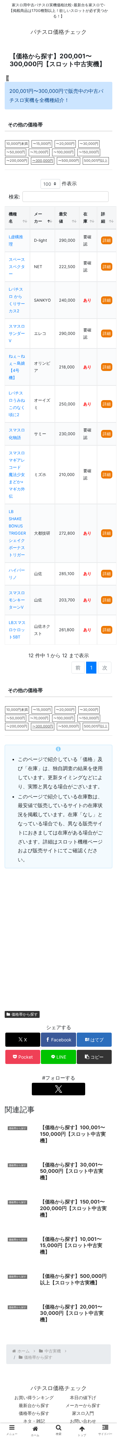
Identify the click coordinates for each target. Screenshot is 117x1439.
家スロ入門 (83, 1413)
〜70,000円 (39, 152)
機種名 (13, 218)
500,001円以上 (96, 160)
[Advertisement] (58, 936)
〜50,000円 (15, 152)
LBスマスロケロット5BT (17, 629)
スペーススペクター (17, 266)
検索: (14, 196)
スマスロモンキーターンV (17, 600)
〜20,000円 (65, 143)
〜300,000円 (42, 160)
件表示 (68, 183)
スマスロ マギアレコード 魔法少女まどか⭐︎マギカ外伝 (17, 475)
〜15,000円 (42, 143)
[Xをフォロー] (58, 1089)
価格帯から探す (25, 1014)
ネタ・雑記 (34, 1421)
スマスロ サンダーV (17, 333)
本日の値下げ (83, 1397)
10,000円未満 (17, 143)
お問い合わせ (83, 1421)
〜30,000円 (89, 143)
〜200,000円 (16, 160)
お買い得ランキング (34, 1397)
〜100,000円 (63, 152)
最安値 (63, 218)
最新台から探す (34, 1405)
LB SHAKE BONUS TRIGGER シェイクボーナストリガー (17, 533)
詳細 (103, 218)
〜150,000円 (89, 152)
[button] (94, 1057)
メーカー (38, 218)
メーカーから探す (83, 1405)
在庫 (85, 218)
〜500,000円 (68, 160)
